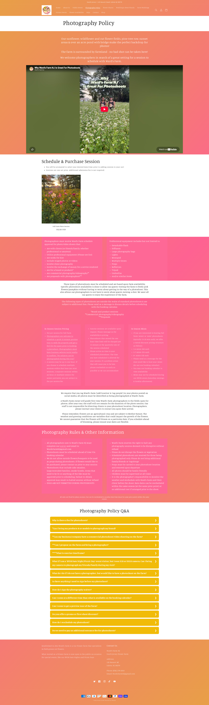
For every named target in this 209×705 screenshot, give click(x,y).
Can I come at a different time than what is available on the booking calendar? (91, 597)
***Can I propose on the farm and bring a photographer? (80, 544)
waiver (63, 446)
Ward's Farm (100, 700)
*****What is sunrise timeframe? (68, 553)
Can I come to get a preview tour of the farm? (74, 606)
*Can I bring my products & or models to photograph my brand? (84, 528)
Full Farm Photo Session (61, 226)
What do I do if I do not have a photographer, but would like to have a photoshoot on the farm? (99, 573)
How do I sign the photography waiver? (72, 589)
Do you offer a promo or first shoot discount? (75, 614)
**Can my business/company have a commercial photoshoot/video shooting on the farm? (97, 536)
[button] (156, 10)
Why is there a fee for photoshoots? (70, 520)
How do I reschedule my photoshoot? (70, 622)
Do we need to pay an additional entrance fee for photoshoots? (84, 630)
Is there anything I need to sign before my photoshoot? (80, 581)
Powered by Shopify (110, 700)
